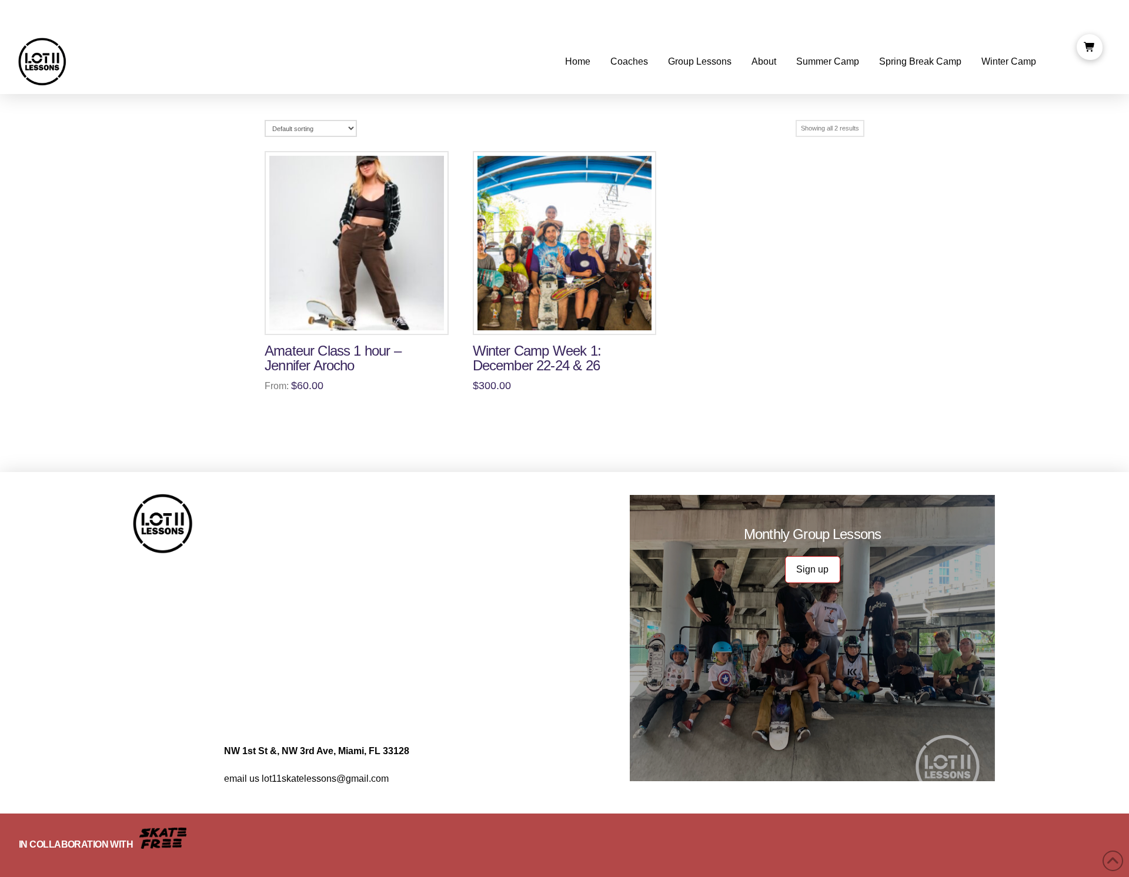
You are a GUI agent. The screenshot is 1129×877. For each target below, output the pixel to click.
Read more (362, 318)
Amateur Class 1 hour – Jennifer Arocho (333, 358)
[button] (1090, 47)
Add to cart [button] (570, 318)
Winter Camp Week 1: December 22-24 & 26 (537, 358)
